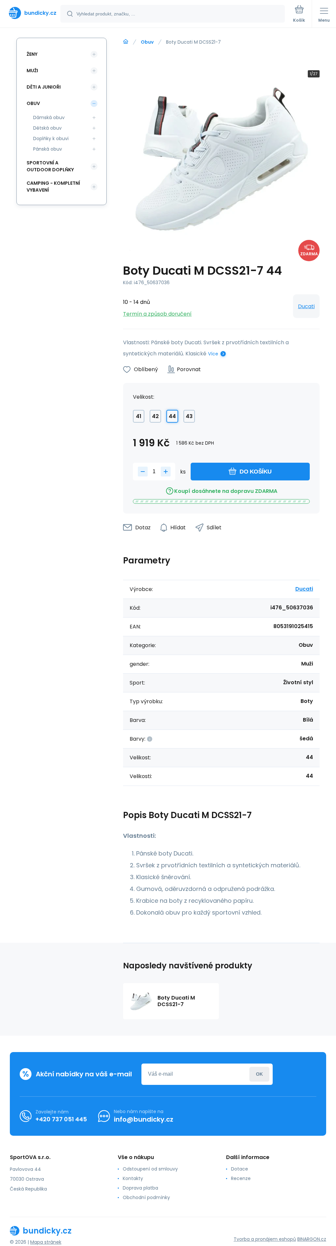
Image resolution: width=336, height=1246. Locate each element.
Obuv (147, 42)
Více (213, 353)
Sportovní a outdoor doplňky (50, 166)
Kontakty (133, 1178)
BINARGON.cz (311, 1239)
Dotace (239, 1169)
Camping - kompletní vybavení (53, 186)
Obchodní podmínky (146, 1197)
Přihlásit (259, 1074)
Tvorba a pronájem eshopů (265, 1239)
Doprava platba (140, 1188)
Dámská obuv (49, 117)
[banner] (30, 13)
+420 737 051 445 (61, 1119)
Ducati (306, 306)
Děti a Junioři (44, 87)
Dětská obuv (47, 128)
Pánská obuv (47, 149)
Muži (32, 70)
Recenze (241, 1178)
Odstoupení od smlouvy (150, 1169)
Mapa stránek (45, 1242)
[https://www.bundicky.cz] (125, 41)
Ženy (32, 54)
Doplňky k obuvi (51, 138)
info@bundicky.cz (143, 1119)
